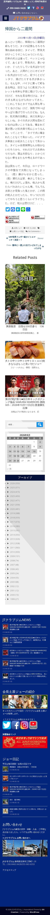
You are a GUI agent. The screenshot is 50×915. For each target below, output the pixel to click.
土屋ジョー (18, 228)
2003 (12, 582)
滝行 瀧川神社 (15, 800)
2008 (12, 560)
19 (18, 456)
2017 (12, 522)
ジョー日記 (11, 759)
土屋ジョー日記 (18, 231)
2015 (12, 530)
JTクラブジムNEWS (17, 620)
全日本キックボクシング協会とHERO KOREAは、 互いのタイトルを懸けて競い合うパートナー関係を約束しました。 (28, 676)
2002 (12, 586)
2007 (12, 564)
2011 (12, 547)
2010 (12, 552)
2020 (12, 509)
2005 (12, 573)
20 (22, 456)
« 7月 (9, 469)
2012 (12, 543)
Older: (23, 246)
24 (10, 460)
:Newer (26, 238)
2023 (12, 496)
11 (14, 451)
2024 (12, 492)
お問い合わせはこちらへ (26, 13)
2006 (12, 569)
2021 (12, 504)
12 (18, 451)
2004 (12, 577)
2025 (12, 487)
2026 (12, 483)
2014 (12, 535)
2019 (12, 513)
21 (28, 456)
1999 (12, 599)
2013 (12, 539)
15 (34, 451)
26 (18, 460)
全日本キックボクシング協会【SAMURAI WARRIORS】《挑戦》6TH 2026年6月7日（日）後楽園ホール (28, 651)
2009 (12, 556)
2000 (12, 595)
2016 (12, 526)
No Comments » (34, 231)
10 (10, 451)
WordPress (34, 912)
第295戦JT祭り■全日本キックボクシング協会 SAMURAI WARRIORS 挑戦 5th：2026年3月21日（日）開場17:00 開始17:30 (28, 663)
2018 (12, 517)
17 (10, 456)
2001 (12, 590)
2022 (12, 500)
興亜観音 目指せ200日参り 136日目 (24, 767)
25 (14, 460)
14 (28, 451)
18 (14, 456)
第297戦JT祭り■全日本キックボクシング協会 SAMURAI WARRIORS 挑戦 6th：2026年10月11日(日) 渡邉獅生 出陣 (28, 627)
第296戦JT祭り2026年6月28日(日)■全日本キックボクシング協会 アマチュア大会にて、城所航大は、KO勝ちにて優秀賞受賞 (28, 640)
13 (22, 451)
